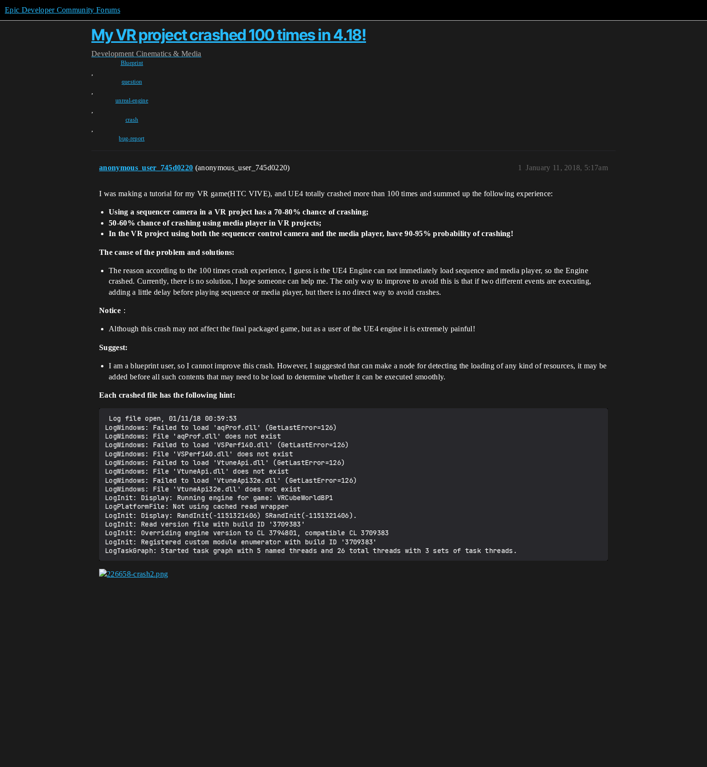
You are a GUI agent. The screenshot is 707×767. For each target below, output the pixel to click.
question (132, 81)
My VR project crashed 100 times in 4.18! (228, 34)
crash (132, 119)
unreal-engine (131, 100)
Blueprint (132, 63)
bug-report (131, 138)
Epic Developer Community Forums (62, 10)
